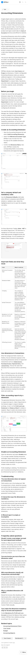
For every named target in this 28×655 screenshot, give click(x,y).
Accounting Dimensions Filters (12, 626)
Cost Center (18, 71)
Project (3, 73)
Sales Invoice (18, 361)
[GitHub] (20, 2)
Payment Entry (16, 363)
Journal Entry (5, 365)
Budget (5, 630)
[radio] (2, 647)
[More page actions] (8, 9)
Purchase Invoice (6, 363)
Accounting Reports (9, 633)
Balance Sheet (14, 408)
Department (4, 102)
